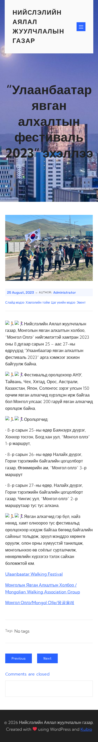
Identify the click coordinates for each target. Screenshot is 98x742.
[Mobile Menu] (81, 26)
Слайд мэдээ (14, 302)
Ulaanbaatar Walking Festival (34, 574)
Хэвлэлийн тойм (38, 302)
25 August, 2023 (20, 292)
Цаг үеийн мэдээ (63, 302)
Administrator (64, 292)
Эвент (81, 302)
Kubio (86, 729)
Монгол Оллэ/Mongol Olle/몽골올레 (39, 602)
